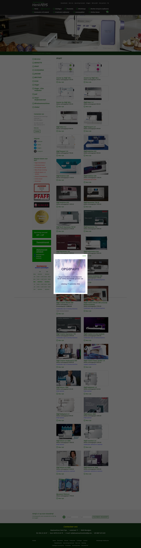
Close (137, 12)
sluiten (84, 255)
